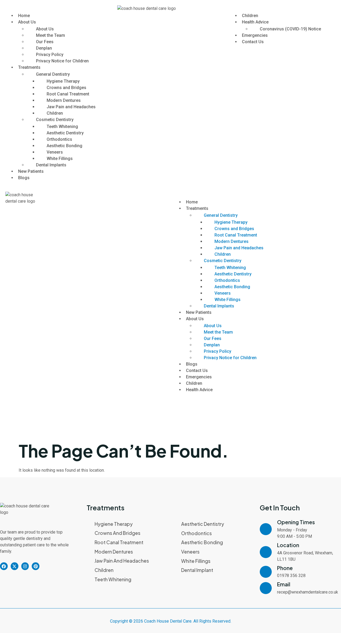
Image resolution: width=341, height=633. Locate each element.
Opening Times (296, 522)
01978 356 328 (291, 575)
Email (283, 584)
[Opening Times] (266, 529)
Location (288, 545)
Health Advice (255, 22)
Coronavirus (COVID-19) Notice (290, 28)
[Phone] (266, 572)
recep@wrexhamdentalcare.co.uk (307, 592)
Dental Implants (51, 164)
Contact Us (253, 41)
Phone (285, 568)
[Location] (266, 552)
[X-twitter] (14, 566)
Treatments (29, 67)
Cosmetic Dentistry (55, 119)
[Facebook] (4, 566)
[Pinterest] (35, 566)
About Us (27, 22)
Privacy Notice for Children (62, 60)
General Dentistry (53, 74)
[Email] (266, 588)
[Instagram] (25, 566)
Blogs (24, 177)
